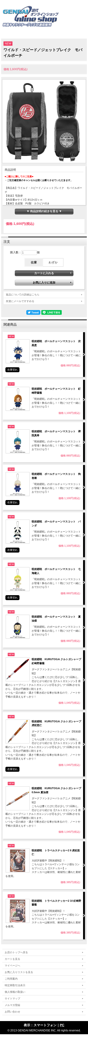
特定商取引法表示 (15, 985)
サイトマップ (12, 998)
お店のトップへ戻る (16, 952)
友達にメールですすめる (20, 301)
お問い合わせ (12, 1011)
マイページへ (12, 965)
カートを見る (12, 958)
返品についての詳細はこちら (22, 294)
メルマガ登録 (12, 1005)
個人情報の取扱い (15, 991)
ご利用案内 (11, 978)
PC (62, 1025)
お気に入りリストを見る (19, 972)
